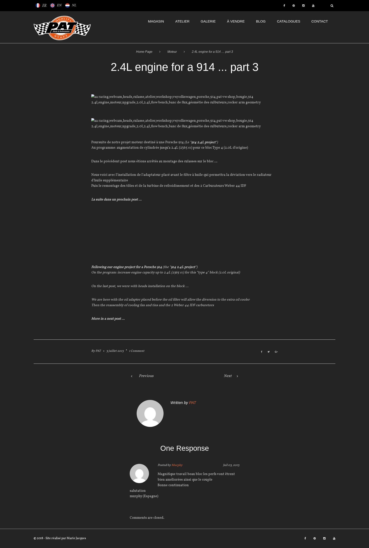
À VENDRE (236, 21)
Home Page (144, 51)
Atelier (182, 21)
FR (44, 5)
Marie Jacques (76, 538)
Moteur (172, 51)
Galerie (208, 21)
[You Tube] (313, 5)
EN (59, 5)
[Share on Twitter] (269, 352)
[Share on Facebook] (261, 352)
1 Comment (136, 351)
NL (74, 5)
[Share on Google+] (276, 352)
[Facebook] (284, 5)
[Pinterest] (294, 5)
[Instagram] (303, 5)
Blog (261, 21)
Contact (319, 21)
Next (228, 376)
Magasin (156, 21)
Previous (146, 376)
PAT (98, 351)
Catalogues (288, 21)
